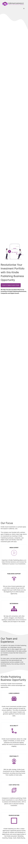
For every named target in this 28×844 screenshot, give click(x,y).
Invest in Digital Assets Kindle (10, 285)
